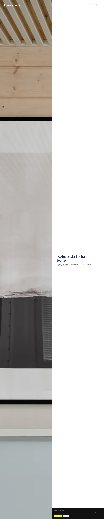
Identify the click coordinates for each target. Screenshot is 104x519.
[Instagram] (96, 4)
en (92, 4)
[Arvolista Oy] (12, 6)
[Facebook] (94, 4)
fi (90, 4)
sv (91, 4)
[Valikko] (99, 4)
